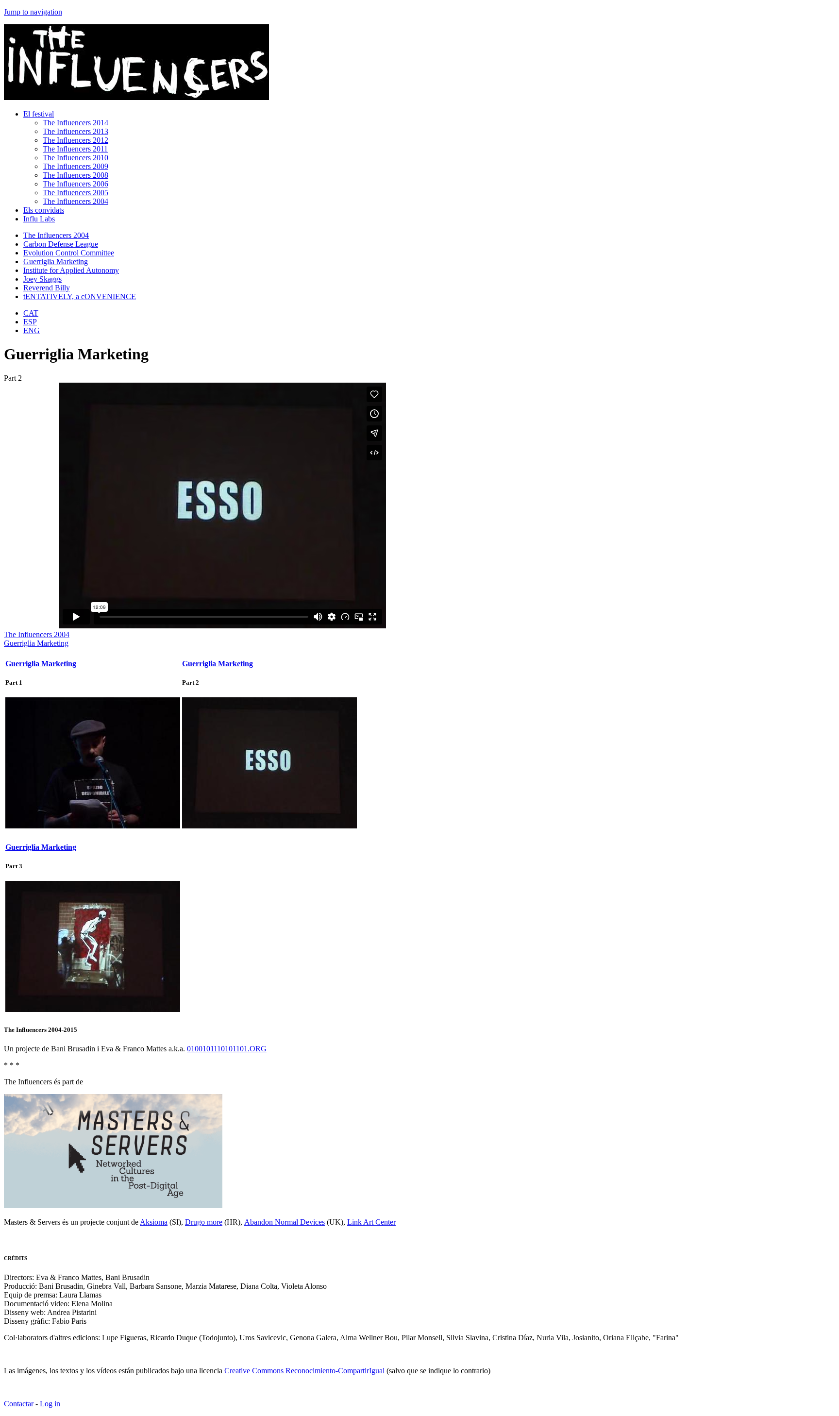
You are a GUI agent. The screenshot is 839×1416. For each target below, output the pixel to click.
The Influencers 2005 (75, 192)
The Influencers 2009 (75, 166)
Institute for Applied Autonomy (71, 270)
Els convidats (43, 210)
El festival (38, 114)
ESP (30, 322)
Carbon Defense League (60, 244)
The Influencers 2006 (75, 184)
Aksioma (154, 1222)
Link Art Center (371, 1222)
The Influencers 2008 (75, 175)
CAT (30, 313)
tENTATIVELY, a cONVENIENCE (79, 296)
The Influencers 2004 (75, 201)
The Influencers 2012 (75, 140)
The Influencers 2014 (75, 122)
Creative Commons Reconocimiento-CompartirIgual (304, 1370)
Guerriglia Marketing (55, 261)
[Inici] (136, 97)
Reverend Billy (46, 288)
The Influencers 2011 (75, 149)
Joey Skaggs (42, 279)
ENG (31, 330)
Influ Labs (39, 219)
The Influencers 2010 (75, 157)
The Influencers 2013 (75, 131)
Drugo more (203, 1222)
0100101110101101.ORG (227, 1049)
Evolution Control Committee (68, 253)
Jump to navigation (33, 12)
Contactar (19, 1403)
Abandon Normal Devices (284, 1222)
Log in (50, 1403)
